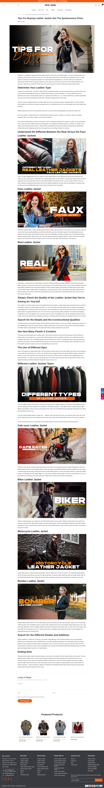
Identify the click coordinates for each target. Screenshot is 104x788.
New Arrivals (41, 10)
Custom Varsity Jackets (59, 762)
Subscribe (98, 780)
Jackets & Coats (24, 758)
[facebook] (102, 389)
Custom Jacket (68, 10)
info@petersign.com (9, 773)
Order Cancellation (92, 766)
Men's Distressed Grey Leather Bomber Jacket (62, 737)
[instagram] (102, 398)
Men (47, 10)
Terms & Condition (92, 768)
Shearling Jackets (24, 774)
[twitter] (102, 392)
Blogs (23, 14)
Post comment (25, 701)
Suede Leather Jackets (25, 768)
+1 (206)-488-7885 (9, 775)
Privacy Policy (91, 760)
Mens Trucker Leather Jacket (27, 766)
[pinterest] (102, 395)
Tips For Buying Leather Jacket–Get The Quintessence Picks (37, 14)
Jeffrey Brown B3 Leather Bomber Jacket (44, 737)
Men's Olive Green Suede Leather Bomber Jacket (29, 737)
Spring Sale (60, 10)
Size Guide (90, 770)
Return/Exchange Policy (93, 764)
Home (19, 14)
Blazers (22, 770)
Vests (21, 772)
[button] (22, 739)
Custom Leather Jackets (60, 758)
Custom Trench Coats (59, 771)
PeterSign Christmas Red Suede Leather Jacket (80, 737)
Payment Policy (91, 758)
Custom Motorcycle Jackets (60, 773)
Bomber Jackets (24, 762)
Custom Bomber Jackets (60, 760)
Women (53, 10)
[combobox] (10, 5)
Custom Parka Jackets (59, 775)
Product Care (74, 764)
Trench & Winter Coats (42, 766)
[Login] (96, 5)
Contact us (73, 760)
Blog (72, 762)
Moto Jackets (23, 764)
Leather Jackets (24, 760)
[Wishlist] (99, 5)
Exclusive (34, 10)
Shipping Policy (91, 762)
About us (73, 758)
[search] (18, 5)
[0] (102, 5)
